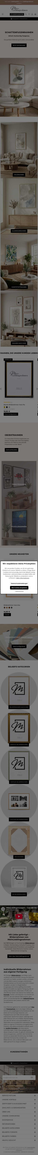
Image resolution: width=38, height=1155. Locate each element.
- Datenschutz (19, 591)
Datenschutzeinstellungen (19, 583)
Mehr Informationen (22, 578)
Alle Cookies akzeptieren (19, 588)
